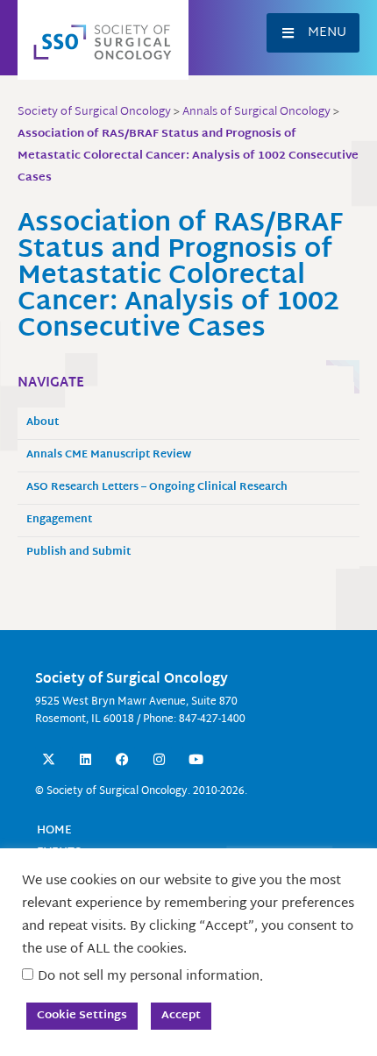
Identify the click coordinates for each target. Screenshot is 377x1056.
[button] (313, 33)
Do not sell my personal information (149, 977)
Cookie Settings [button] (82, 1015)
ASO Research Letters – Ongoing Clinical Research (157, 487)
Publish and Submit (78, 552)
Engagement (59, 520)
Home (54, 830)
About (42, 423)
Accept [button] (181, 1015)
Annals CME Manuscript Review (108, 455)
